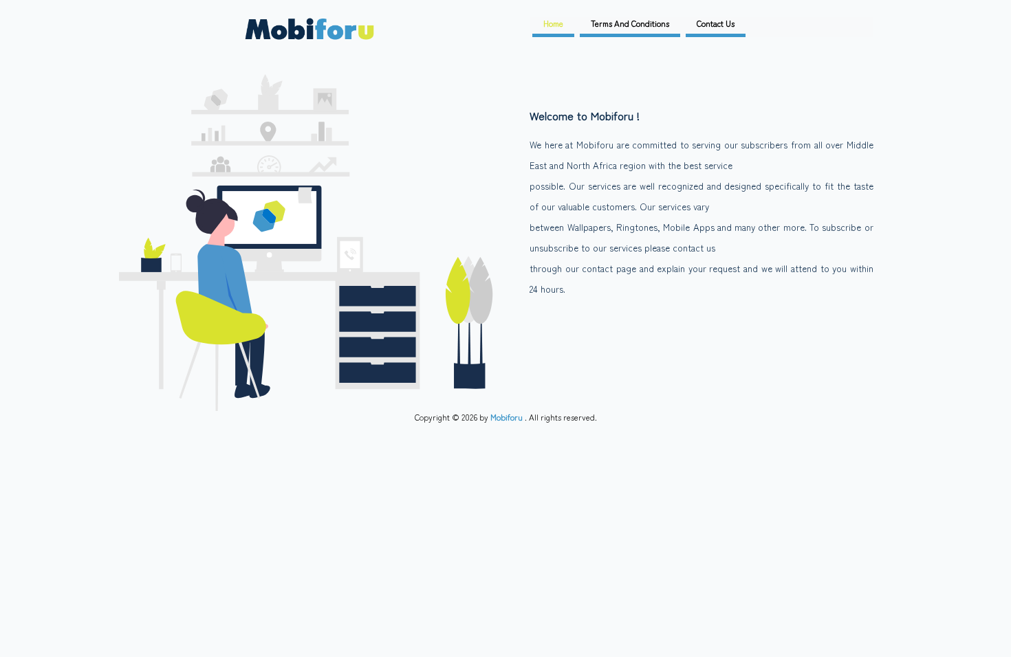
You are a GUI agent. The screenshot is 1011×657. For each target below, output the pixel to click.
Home (553, 23)
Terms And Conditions (630, 23)
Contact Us (716, 23)
